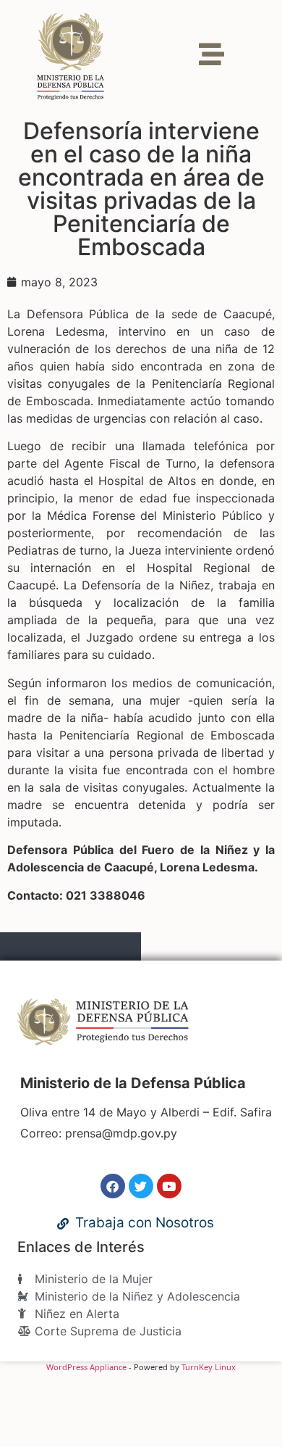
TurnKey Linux (208, 1366)
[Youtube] (169, 1186)
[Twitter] (141, 1186)
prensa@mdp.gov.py (121, 1133)
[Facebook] (113, 1186)
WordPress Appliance (86, 1366)
